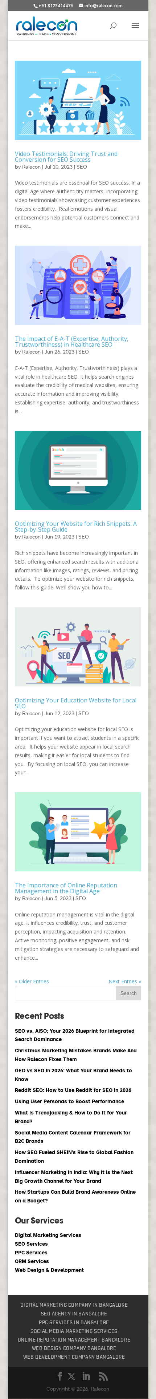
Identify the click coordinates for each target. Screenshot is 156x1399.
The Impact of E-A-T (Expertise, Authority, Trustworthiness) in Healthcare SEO (71, 341)
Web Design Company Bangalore (74, 1348)
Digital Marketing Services (48, 1235)
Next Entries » (124, 981)
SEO (82, 167)
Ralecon (31, 167)
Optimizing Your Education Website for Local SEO (75, 703)
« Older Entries (32, 981)
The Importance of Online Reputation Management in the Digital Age (66, 888)
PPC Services (31, 1252)
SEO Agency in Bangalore (74, 1314)
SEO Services (31, 1244)
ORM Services (32, 1261)
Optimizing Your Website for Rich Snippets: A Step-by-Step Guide (76, 526)
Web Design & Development (49, 1270)
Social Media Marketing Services (73, 1331)
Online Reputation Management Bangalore (74, 1340)
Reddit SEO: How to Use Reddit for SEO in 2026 (73, 1090)
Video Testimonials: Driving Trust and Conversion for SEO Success (66, 157)
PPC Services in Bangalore (74, 1322)
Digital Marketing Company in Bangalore (74, 1305)
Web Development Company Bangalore (74, 1357)
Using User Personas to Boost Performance (69, 1101)
